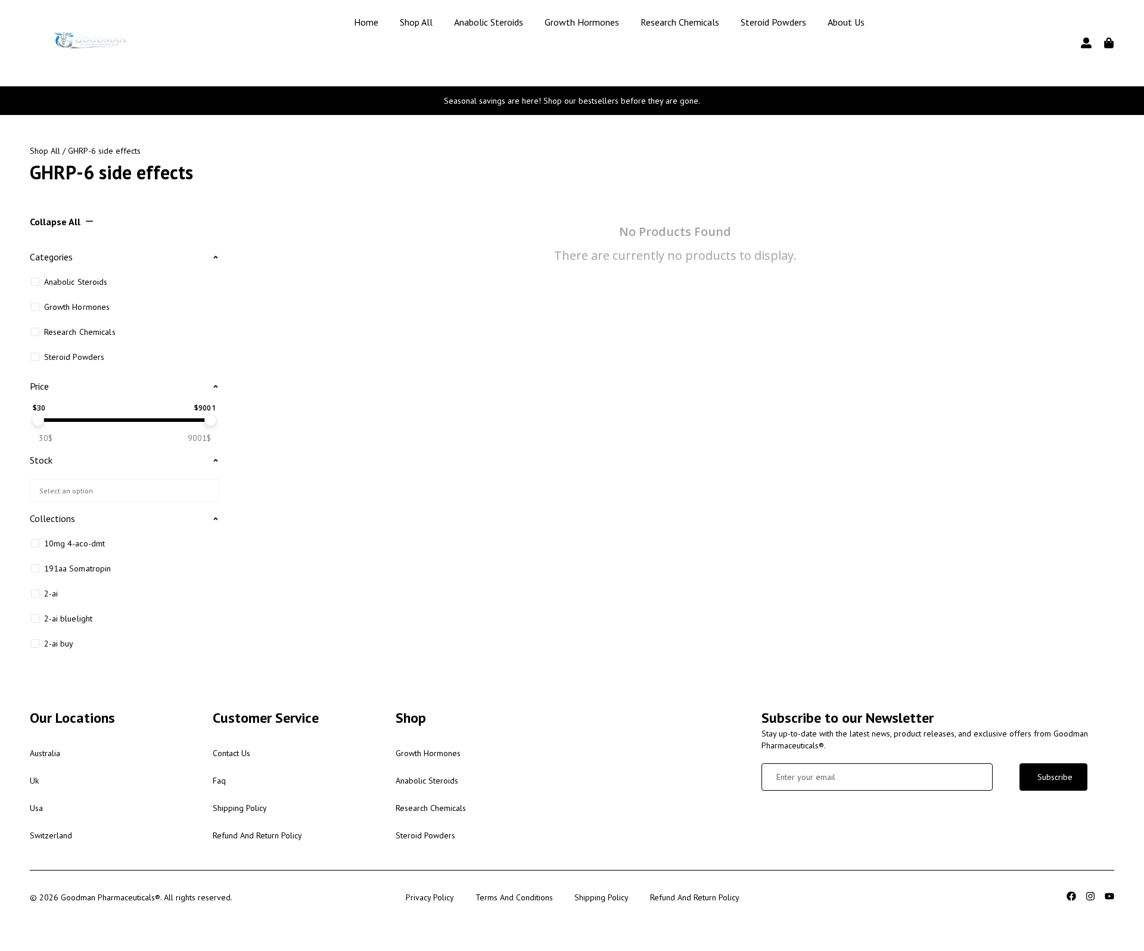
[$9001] (210, 420)
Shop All (416, 22)
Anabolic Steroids (488, 22)
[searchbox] (122, 489)
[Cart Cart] (1108, 43)
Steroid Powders (773, 22)
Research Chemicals (680, 22)
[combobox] (125, 490)
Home (366, 22)
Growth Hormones (582, 22)
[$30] (38, 420)
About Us (846, 22)
